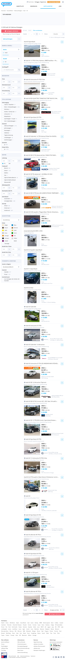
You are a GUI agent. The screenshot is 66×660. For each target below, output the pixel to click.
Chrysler (25, 625)
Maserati (42, 629)
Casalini (61, 622)
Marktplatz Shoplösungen (39, 650)
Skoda (24, 633)
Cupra (39, 625)
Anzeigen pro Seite (54, 610)
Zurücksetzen (6, 55)
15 (36, 34)
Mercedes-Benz (4, 631)
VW (20, 635)
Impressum (33, 656)
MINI (24, 631)
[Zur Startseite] (6, 4)
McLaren (57, 629)
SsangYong (33, 633)
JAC (45, 627)
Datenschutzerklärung (22, 652)
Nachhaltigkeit (4, 646)
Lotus (32, 629)
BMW (40, 622)
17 (42, 34)
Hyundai (30, 627)
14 (34, 34)
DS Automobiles (58, 625)
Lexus (20, 629)
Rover (13, 633)
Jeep (53, 627)
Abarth (2, 622)
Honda (20, 627)
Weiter (46, 34)
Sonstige (34, 635)
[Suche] (19, 69)
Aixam (7, 622)
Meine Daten (20, 650)
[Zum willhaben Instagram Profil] (53, 657)
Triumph (12, 635)
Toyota (2, 635)
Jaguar (49, 627)
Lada (62, 627)
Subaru (39, 633)
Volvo (17, 635)
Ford (10, 627)
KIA (56, 627)
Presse (2, 644)
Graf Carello (14, 627)
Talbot (47, 633)
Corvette (34, 625)
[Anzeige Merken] (62, 42)
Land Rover (14, 629)
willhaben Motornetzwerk (39, 646)
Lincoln (27, 629)
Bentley (36, 622)
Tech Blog (3, 650)
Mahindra (36, 629)
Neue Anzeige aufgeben (54, 2)
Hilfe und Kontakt (21, 642)
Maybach (47, 629)
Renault (3, 633)
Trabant (7, 635)
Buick (52, 622)
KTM (59, 627)
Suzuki (43, 633)
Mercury (11, 631)
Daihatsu (48, 625)
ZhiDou (29, 635)
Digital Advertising (38, 642)
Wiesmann (24, 635)
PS (4, 163)
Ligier (24, 629)
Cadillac (56, 622)
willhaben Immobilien (38, 644)
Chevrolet (9, 625)
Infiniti (34, 627)
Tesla (54, 633)
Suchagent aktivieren (55, 614)
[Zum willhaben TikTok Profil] (56, 657)
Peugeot (46, 631)
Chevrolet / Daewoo (17, 625)
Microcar (20, 631)
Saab (17, 633)
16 (39, 34)
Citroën (29, 625)
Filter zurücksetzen (37, 30)
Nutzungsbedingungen (22, 646)
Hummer (25, 627)
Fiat (6, 627)
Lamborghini (4, 629)
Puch (60, 631)
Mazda (52, 629)
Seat (21, 633)
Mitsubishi (28, 631)
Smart (28, 633)
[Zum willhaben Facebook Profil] (64, 657)
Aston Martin (23, 622)
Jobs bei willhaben (5, 642)
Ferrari (2, 627)
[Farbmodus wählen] (62, 2)
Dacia (43, 625)
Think (58, 633)
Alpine (17, 622)
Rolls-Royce (8, 633)
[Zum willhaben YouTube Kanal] (59, 657)
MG (15, 631)
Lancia (9, 629)
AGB (18, 656)
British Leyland (46, 622)
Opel (42, 631)
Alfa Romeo (12, 622)
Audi (28, 622)
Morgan (34, 631)
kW (9, 163)
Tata (51, 633)
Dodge (52, 625)
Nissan (38, 631)
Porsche (56, 631)
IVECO (42, 627)
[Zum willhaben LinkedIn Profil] (61, 657)
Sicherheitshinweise (21, 644)
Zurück (25, 34)
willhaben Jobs (37, 648)
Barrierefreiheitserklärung (23, 648)
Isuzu (38, 627)
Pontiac (51, 631)
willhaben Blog (4, 648)
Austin (32, 622)
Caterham (3, 625)
